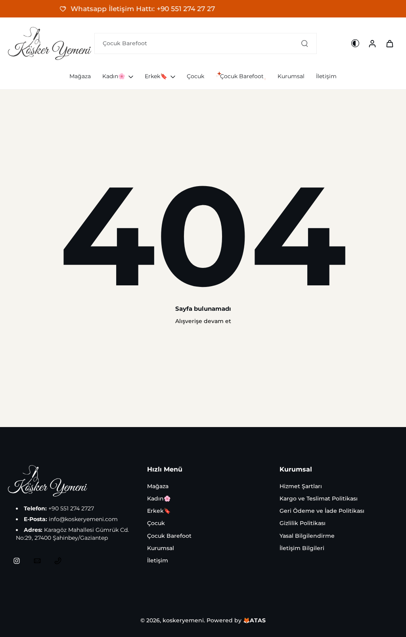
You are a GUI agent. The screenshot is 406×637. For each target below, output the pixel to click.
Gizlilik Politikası (303, 523)
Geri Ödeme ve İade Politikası (322, 510)
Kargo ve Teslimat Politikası (319, 498)
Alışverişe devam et (203, 321)
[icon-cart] (389, 43)
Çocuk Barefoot (169, 535)
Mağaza (158, 486)
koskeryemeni (183, 620)
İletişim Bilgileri (302, 548)
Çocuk (156, 523)
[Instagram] (16, 561)
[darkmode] (355, 43)
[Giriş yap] (372, 43)
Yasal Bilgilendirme (307, 535)
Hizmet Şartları (301, 486)
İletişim (157, 560)
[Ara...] (304, 43)
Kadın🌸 (158, 498)
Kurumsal (160, 548)
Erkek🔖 (158, 510)
